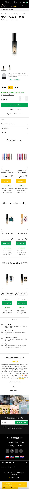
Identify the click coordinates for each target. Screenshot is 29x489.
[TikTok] (17, 451)
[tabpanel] (7, 170)
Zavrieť (12, 112)
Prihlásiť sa (21, 422)
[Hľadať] (21, 2)
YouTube (21, 451)
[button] (7, 301)
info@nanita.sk (16, 446)
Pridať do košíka (14, 105)
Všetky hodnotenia (14, 387)
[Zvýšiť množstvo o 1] (26, 98)
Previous (1, 167)
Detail (6, 181)
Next (27, 167)
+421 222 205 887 (15, 438)
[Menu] (2, 2)
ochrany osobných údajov (14, 428)
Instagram (12, 451)
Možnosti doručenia (8, 95)
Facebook (8, 451)
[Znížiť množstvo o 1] (20, 98)
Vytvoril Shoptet (15, 477)
